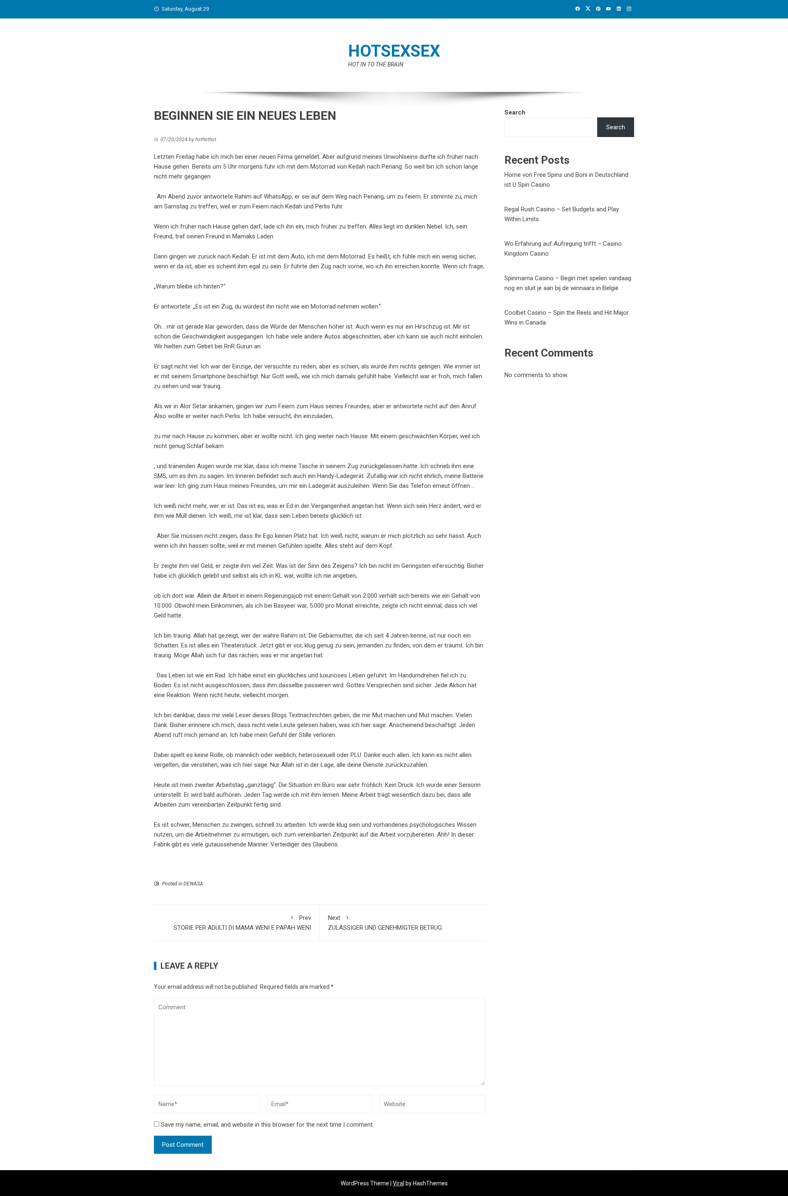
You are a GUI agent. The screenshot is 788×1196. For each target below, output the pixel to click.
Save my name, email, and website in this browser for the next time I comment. (267, 1124)
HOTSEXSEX (394, 51)
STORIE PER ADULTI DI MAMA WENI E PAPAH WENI (242, 922)
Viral (398, 1183)
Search (514, 112)
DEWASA (193, 884)
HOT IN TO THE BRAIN (375, 64)
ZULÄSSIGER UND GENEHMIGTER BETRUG (385, 922)
